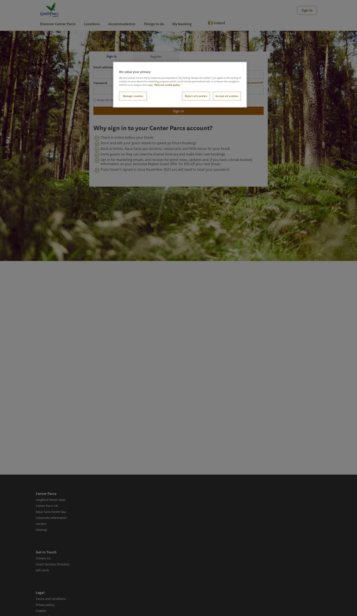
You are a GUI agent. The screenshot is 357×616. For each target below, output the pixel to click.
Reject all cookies (196, 96)
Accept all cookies (226, 96)
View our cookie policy (167, 84)
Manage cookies (133, 96)
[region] (180, 85)
